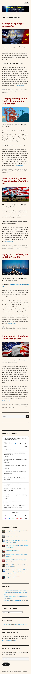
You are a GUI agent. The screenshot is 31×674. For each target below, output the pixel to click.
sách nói (10, 248)
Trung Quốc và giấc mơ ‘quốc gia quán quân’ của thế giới (14, 101)
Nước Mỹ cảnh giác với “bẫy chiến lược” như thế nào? (15, 181)
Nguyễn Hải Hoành (19, 91)
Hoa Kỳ (21, 245)
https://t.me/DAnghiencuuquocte (9, 640)
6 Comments (16, 330)
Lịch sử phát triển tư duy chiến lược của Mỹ (15, 337)
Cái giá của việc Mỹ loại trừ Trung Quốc (12, 501)
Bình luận (17, 89)
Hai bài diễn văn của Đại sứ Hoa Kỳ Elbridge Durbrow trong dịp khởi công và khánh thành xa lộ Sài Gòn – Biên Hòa (15, 592)
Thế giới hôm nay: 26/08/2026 (12, 550)
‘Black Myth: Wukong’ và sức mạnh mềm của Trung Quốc (16, 600)
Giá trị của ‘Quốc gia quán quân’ (13, 24)
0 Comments (16, 248)
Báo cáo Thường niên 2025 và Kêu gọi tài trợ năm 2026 (15, 624)
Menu (26, 2)
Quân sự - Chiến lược (10, 246)
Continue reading (20, 85)
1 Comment (11, 407)
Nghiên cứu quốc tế (6, 671)
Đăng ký (6, 664)
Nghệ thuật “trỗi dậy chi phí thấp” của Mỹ (15, 255)
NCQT (5, 89)
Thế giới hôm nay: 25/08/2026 (12, 577)
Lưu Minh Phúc (10, 91)
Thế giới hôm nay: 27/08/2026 (12, 536)
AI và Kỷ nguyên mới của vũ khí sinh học (12, 484)
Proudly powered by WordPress (19, 671)
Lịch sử (21, 89)
